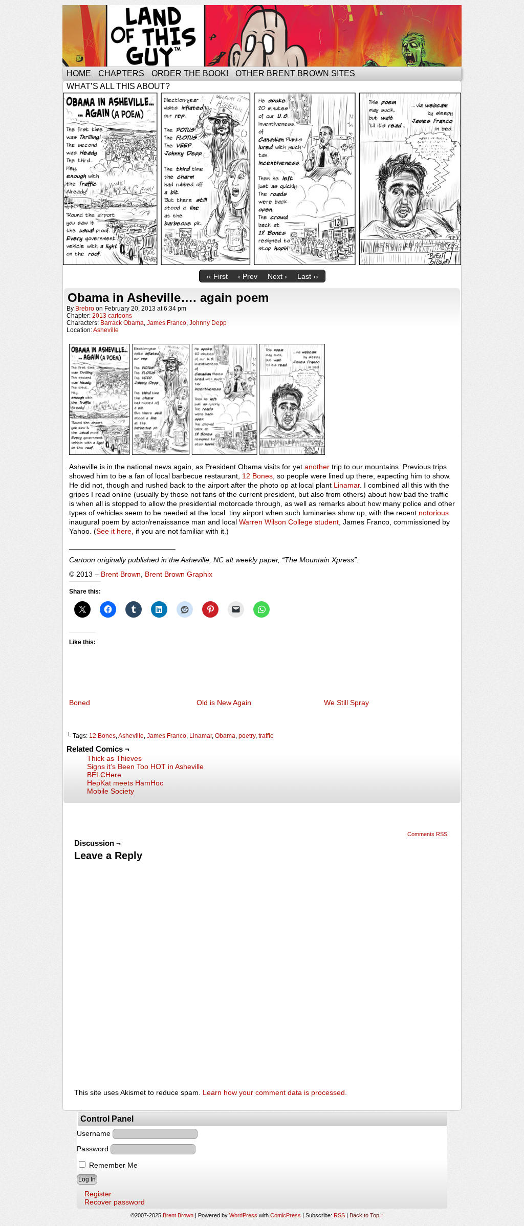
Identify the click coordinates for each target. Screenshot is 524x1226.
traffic (265, 735)
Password (92, 1149)
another (317, 467)
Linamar (347, 485)
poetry (246, 735)
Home (79, 73)
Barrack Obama (122, 322)
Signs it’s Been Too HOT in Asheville (145, 766)
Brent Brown (121, 574)
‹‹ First (217, 276)
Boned (79, 702)
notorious (434, 513)
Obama (225, 735)
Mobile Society (110, 791)
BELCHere (104, 775)
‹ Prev (247, 276)
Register (98, 1194)
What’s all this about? (118, 86)
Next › (277, 276)
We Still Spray (346, 702)
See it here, (115, 531)
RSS (339, 1215)
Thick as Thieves (114, 758)
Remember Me (112, 1165)
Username (94, 1133)
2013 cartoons (112, 315)
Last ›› (307, 276)
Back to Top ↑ (367, 1215)
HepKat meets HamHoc (125, 783)
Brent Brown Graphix (178, 574)
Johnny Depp (208, 322)
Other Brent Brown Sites (295, 73)
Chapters (121, 73)
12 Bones (257, 476)
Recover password (114, 1202)
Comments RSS (427, 834)
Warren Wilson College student (289, 522)
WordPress (243, 1215)
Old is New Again (223, 702)
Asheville (106, 330)
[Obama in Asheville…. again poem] (262, 262)
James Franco (166, 322)
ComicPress (285, 1215)
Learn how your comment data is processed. (275, 1092)
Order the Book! (189, 73)
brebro (84, 308)
